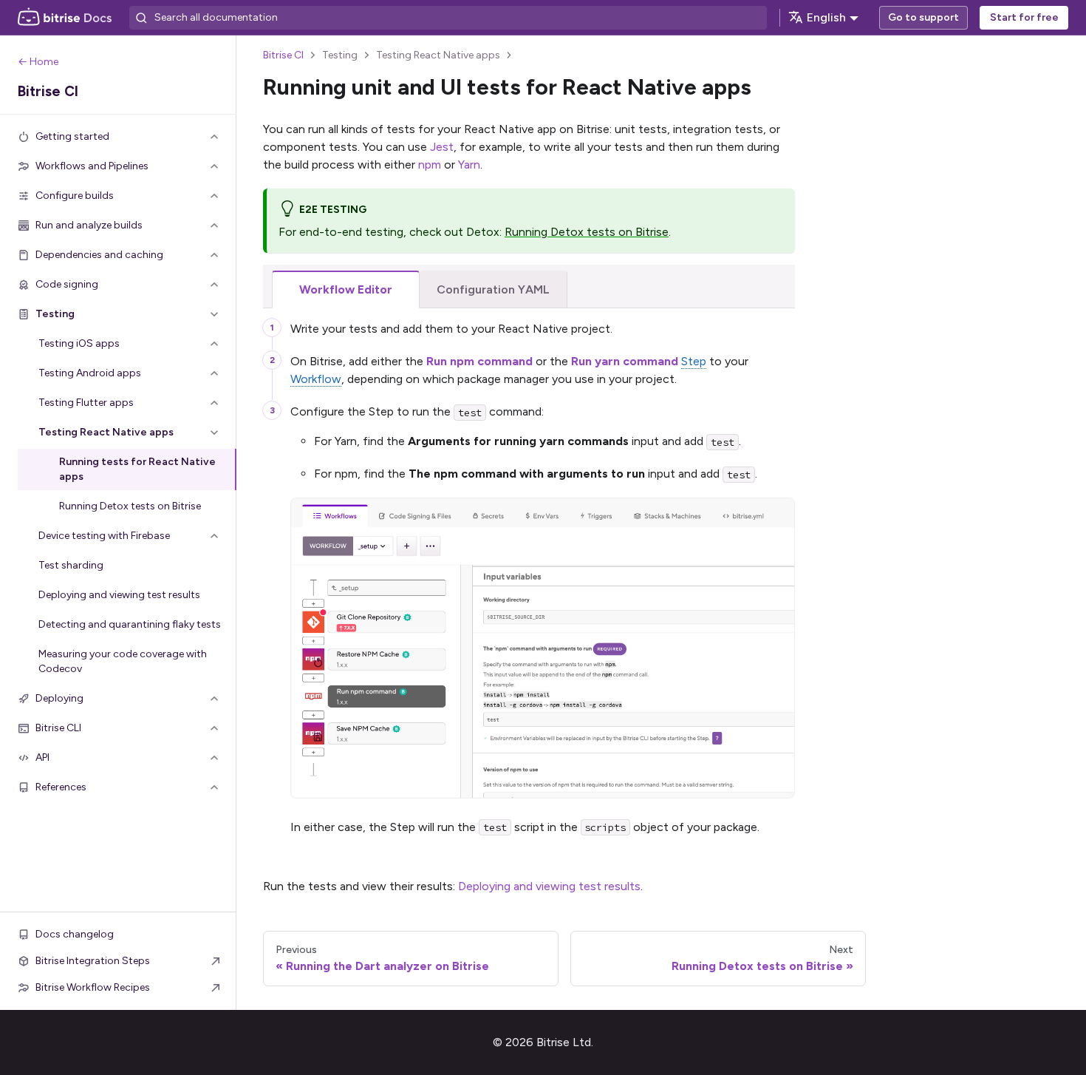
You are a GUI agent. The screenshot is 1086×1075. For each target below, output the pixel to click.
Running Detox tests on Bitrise (587, 232)
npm (429, 164)
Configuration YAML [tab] (493, 289)
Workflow (315, 379)
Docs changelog (74, 934)
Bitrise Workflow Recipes (92, 987)
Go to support (923, 17)
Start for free (1024, 17)
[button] (118, 136)
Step (693, 361)
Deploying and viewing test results (549, 886)
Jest (442, 147)
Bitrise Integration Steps (92, 960)
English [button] (826, 17)
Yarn (469, 164)
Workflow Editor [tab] (345, 289)
